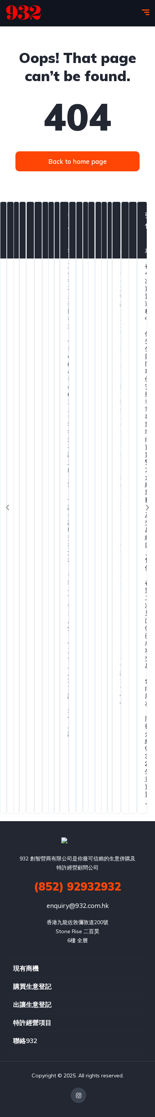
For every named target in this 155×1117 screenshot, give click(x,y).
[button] (7, 507)
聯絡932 (25, 1041)
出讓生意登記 (32, 1004)
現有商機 (26, 968)
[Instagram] (78, 1095)
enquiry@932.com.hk (78, 905)
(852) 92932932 (77, 886)
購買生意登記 (32, 986)
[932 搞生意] (23, 13)
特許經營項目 (32, 1022)
